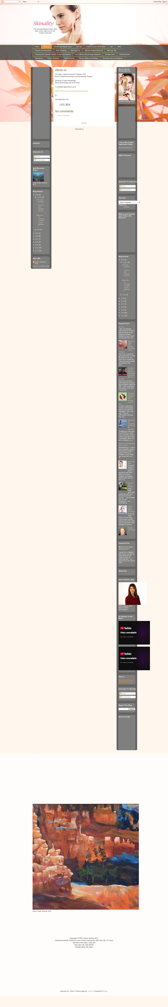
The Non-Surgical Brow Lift (94, 50)
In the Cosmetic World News (96, 47)
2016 (37, 242)
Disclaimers (39, 58)
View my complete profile (41, 266)
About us (46, 47)
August (39, 197)
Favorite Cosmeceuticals (43, 50)
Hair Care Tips (75, 50)
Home (37, 47)
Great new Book (131, 462)
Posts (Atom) (88, 129)
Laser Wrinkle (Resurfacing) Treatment (87, 54)
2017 (37, 239)
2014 (37, 248)
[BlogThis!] (63, 104)
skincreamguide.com (125, 147)
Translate (126, 207)
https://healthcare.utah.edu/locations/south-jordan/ (71, 91)
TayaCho (90, 991)
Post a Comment (63, 115)
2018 (37, 236)
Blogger (105, 991)
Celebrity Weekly (69, 58)
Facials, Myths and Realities (88, 58)
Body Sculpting (61, 50)
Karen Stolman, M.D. (40, 262)
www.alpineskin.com (125, 682)
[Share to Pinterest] (69, 104)
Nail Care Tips (111, 50)
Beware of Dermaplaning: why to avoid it (127, 444)
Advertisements (124, 54)
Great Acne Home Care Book (131, 509)
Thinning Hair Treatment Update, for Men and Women (52, 54)
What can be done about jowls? (126, 548)
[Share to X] (65, 104)
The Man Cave (110, 54)
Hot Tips (79, 47)
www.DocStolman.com (126, 680)
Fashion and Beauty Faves (63, 47)
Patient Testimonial (131, 529)
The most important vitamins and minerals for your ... (40, 206)
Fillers (119, 47)
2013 (37, 251)
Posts (38, 157)
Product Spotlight (53, 58)
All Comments (40, 160)
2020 (37, 195)
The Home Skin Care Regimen (113, 58)
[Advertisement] (40, 102)
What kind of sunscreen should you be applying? (40, 220)
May (38, 229)
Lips (111, 47)
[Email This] (60, 104)
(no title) (121, 327)
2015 (37, 245)
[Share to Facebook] (67, 104)
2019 (37, 233)
